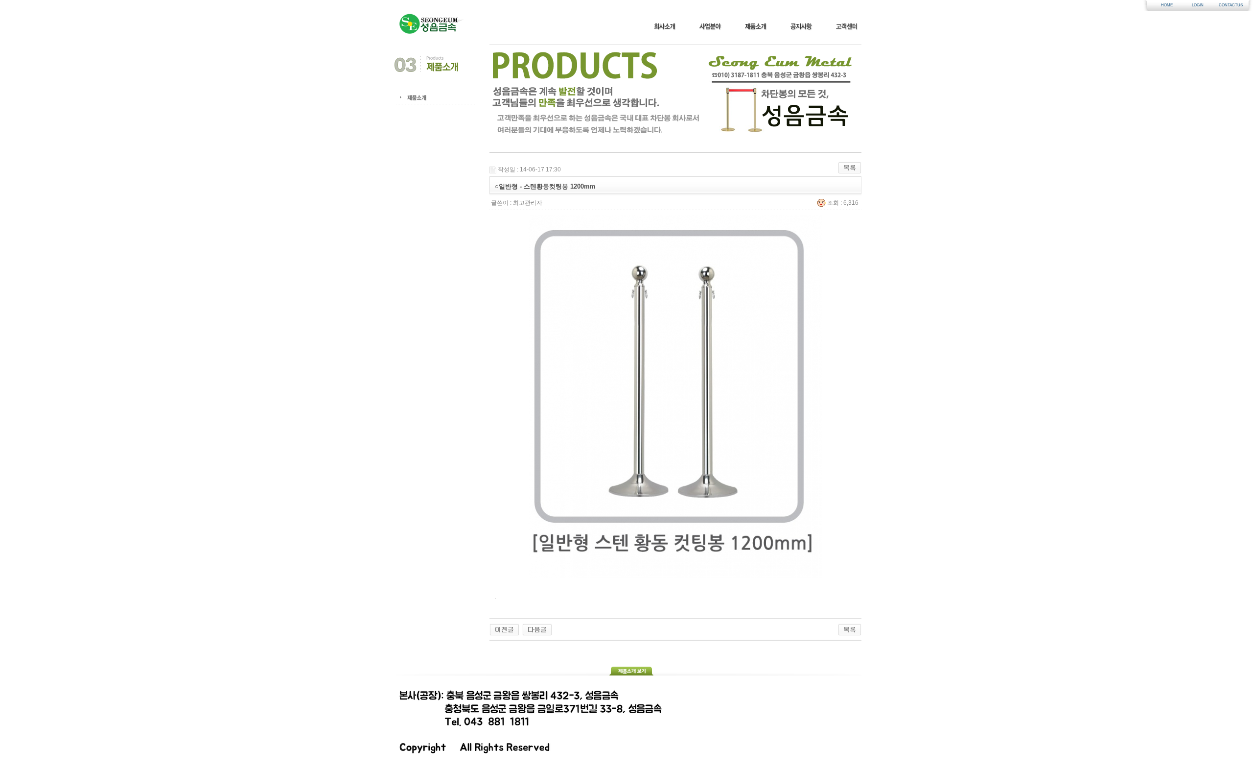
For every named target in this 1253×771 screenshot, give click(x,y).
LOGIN (1198, 5)
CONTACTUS (1228, 5)
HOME (1167, 5)
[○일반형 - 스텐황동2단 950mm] (504, 629)
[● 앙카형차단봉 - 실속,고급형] (537, 629)
